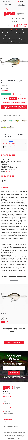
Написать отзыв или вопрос (14, 342)
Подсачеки (22, 39)
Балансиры (10, 32)
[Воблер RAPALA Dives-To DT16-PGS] (24, 121)
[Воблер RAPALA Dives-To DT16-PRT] (4, 127)
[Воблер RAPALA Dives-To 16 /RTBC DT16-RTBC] (10, 127)
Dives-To (8, 171)
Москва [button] (11, 141)
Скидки (5, 424)
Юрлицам (14, 18)
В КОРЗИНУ (12, 98)
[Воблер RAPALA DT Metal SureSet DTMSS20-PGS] (14, 297)
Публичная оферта (8, 413)
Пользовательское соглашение (11, 416)
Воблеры (17, 29)
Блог (5, 421)
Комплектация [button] (7, 136)
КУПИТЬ (3, 322)
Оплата (5, 401)
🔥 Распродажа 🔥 (7, 29)
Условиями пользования (17, 377)
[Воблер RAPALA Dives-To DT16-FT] (17, 121)
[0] (24, 25)
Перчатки (7, 35)
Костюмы (15, 35)
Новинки (22, 18)
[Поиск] (2, 25)
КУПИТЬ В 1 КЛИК (22, 98)
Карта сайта (7, 411)
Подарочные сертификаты (18, 42)
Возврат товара (7, 403)
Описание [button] (20, 134)
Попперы (18, 32)
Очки (3, 32)
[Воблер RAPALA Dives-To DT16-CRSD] (10, 121)
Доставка (6, 398)
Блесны (24, 29)
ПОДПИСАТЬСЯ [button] (14, 372)
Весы (24, 32)
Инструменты (13, 39)
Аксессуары (5, 42)
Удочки (5, 39)
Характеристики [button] (7, 134)
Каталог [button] (6, 18)
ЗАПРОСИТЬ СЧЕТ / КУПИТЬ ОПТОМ (14, 102)
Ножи (21, 35)
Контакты (14, 21)
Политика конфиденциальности (11, 426)
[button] (7, 5)
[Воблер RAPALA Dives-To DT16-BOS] (4, 121)
